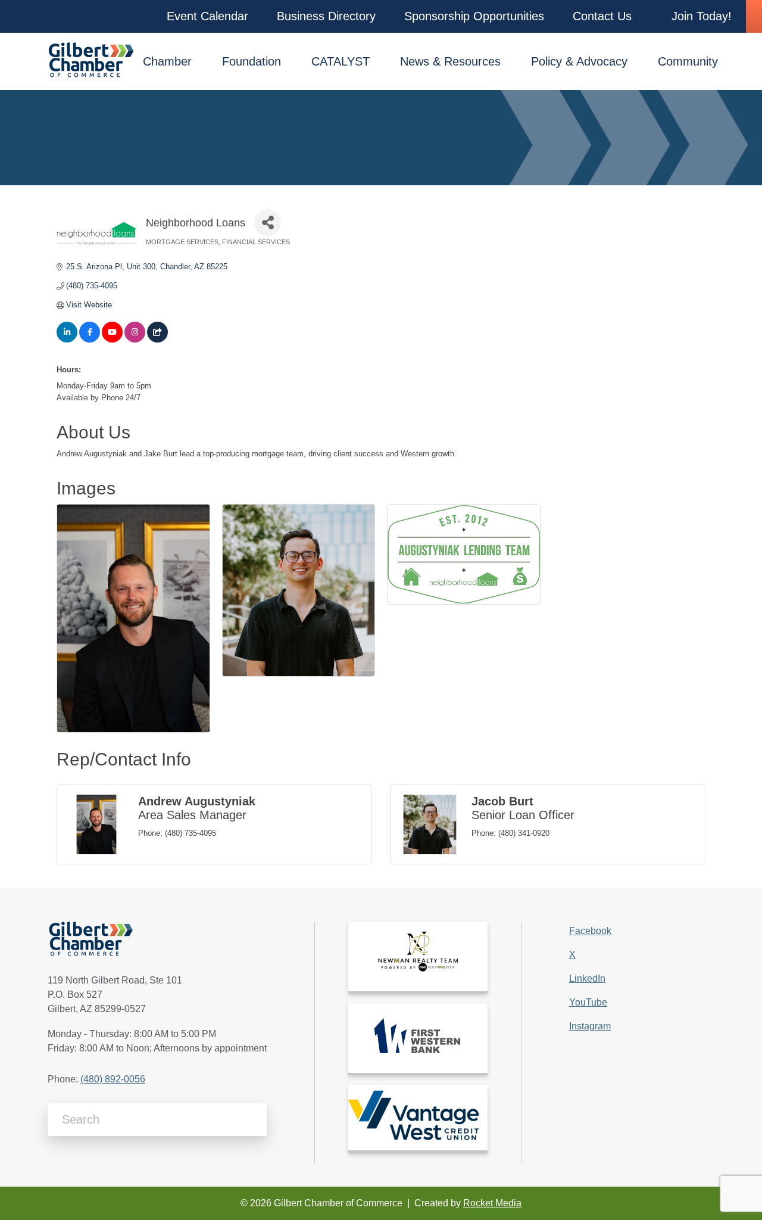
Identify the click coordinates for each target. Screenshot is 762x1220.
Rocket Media (492, 1203)
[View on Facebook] (89, 339)
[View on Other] (157, 339)
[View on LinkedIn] (67, 339)
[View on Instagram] (134, 339)
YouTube (588, 1002)
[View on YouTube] (112, 339)
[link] (418, 956)
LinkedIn (587, 978)
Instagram (590, 1026)
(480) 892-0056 (112, 1079)
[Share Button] (267, 222)
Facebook (590, 931)
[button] (207, 16)
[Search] (253, 1120)
